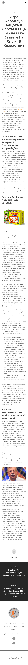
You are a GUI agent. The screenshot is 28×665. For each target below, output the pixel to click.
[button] (25, 2)
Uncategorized (14, 12)
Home (5, 624)
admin (7, 50)
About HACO (13, 624)
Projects (22, 626)
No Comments (20, 50)
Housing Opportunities (10, 626)
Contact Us (14, 629)
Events (22, 624)
